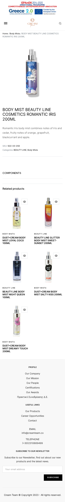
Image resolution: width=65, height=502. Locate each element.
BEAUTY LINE (20, 150)
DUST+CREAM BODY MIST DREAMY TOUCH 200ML (15, 348)
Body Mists (15, 33)
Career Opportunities (32, 415)
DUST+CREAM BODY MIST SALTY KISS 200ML (48, 293)
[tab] (11, 173)
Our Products (32, 411)
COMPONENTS (11, 173)
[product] (25, 202)
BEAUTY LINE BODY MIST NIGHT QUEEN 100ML (13, 294)
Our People (32, 382)
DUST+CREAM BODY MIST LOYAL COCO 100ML (14, 240)
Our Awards (32, 392)
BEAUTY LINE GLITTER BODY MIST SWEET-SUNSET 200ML (47, 240)
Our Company (32, 373)
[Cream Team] (32, 23)
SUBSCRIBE (53, 477)
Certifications (32, 387)
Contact (32, 420)
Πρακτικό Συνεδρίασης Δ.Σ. (32, 396)
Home (5, 33)
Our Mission (32, 378)
